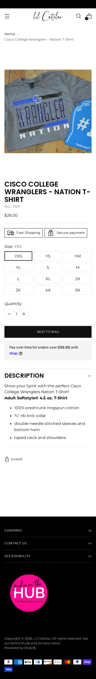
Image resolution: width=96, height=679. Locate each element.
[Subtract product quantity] (23, 314)
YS (48, 256)
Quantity (13, 303)
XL (48, 278)
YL (18, 267)
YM (78, 256)
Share (17, 459)
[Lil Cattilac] (48, 16)
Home (9, 34)
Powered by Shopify (20, 648)
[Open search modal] (78, 16)
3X (18, 290)
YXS (18, 256)
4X (48, 290)
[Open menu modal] (7, 16)
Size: (13, 246)
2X (77, 278)
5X (77, 290)
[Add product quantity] (9, 314)
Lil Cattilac (42, 638)
